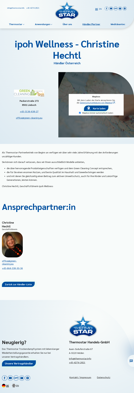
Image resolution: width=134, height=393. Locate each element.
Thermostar (15, 24)
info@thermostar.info (80, 358)
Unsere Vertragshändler (19, 363)
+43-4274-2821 (77, 362)
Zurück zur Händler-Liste (18, 284)
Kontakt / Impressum (80, 377)
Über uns (67, 24)
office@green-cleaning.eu (29, 117)
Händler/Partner (91, 24)
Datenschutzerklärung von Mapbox (97, 102)
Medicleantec (118, 24)
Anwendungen (42, 24)
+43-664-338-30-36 (12, 268)
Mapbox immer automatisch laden (97, 112)
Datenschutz (103, 377)
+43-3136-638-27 (29, 111)
